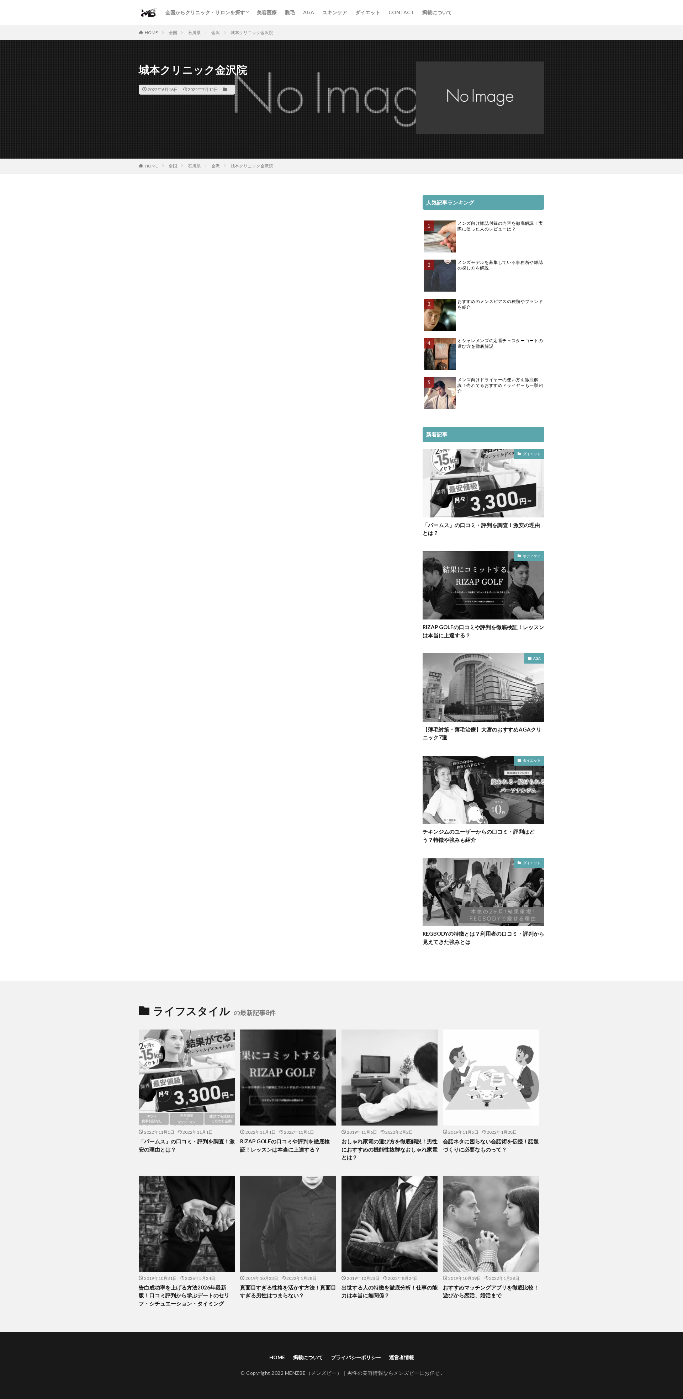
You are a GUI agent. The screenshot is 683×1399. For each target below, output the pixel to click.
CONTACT (401, 12)
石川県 (194, 32)
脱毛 (290, 12)
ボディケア (532, 556)
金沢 (215, 32)
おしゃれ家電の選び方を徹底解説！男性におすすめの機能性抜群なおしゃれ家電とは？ (390, 1149)
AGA (308, 12)
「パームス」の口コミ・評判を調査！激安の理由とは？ (481, 529)
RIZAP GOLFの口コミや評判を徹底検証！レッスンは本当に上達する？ (483, 631)
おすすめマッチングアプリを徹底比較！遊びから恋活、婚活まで (491, 1291)
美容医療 (267, 12)
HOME (151, 32)
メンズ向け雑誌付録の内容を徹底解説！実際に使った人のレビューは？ (500, 226)
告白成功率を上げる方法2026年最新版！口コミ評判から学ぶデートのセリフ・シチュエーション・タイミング (184, 1295)
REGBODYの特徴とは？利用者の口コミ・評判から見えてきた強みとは (483, 937)
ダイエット (367, 12)
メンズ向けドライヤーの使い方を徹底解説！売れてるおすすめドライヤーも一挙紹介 (500, 385)
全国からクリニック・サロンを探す (205, 12)
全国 (173, 32)
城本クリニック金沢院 (252, 32)
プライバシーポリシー (356, 1357)
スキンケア (334, 12)
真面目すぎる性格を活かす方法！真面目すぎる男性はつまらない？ (288, 1291)
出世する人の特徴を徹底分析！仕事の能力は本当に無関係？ (390, 1291)
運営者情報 (401, 1357)
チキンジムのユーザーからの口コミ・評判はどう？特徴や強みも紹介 (479, 835)
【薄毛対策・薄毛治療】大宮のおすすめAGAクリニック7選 (482, 733)
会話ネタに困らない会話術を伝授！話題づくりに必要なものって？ (491, 1145)
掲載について (437, 12)
